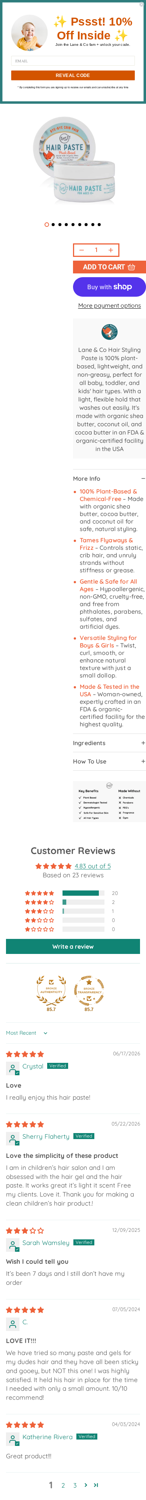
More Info (86, 478)
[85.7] (51, 991)
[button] (40, 893)
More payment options (109, 305)
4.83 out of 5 (93, 866)
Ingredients (89, 743)
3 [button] (75, 1485)
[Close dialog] (141, 4)
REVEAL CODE (73, 75)
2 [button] (63, 1485)
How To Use (90, 761)
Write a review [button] (73, 946)
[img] (25, 1054)
